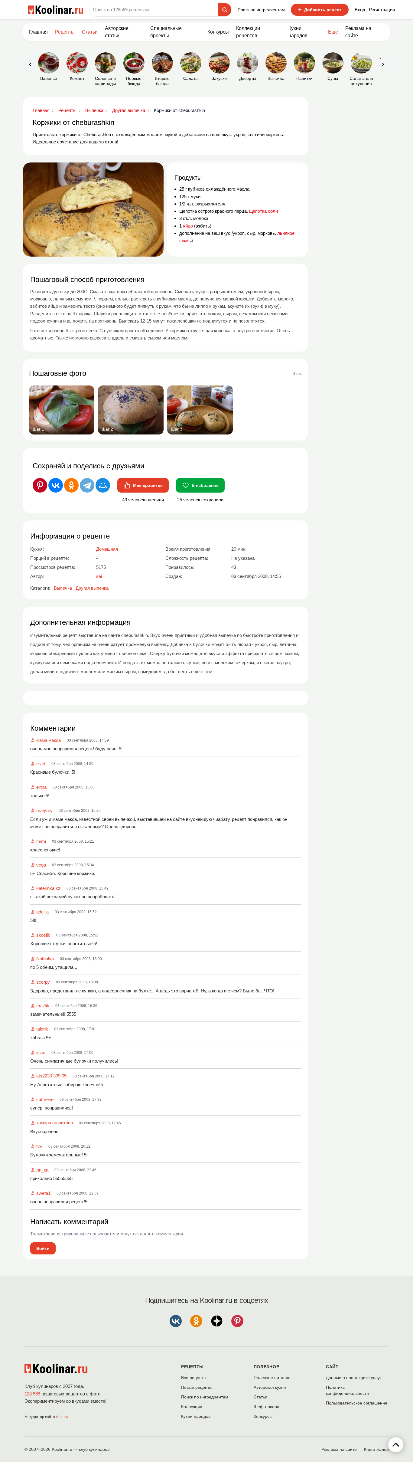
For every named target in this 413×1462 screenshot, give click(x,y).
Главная (38, 31)
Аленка (62, 1417)
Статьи (260, 1397)
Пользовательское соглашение (356, 1403)
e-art (40, 763)
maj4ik (42, 1005)
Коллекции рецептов (248, 32)
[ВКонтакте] (55, 485)
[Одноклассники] (71, 485)
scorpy (43, 982)
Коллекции (191, 1406)
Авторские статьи (116, 32)
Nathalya (45, 958)
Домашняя (107, 549)
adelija (42, 911)
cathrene (45, 1099)
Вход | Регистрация (375, 9)
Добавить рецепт (319, 9)
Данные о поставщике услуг (353, 1377)
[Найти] (224, 9)
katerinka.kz (48, 888)
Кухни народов (297, 32)
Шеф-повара (266, 1406)
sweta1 (43, 1193)
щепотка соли (263, 211)
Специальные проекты (166, 32)
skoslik (43, 935)
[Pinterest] (40, 485)
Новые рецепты (196, 1387)
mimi (41, 841)
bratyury (44, 810)
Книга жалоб (376, 1449)
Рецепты (65, 31)
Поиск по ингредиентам (261, 9)
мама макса (48, 740)
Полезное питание (272, 1377)
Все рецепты (194, 1377)
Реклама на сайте (358, 32)
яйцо (188, 225)
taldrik (42, 1028)
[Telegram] (87, 485)
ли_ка (42, 1169)
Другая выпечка (92, 588)
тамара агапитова (54, 1122)
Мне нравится (148, 485)
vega (41, 864)
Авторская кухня (270, 1387)
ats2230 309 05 (51, 1075)
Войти (43, 1248)
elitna (41, 787)
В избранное (205, 485)
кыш (40, 1052)
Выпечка (63, 588)
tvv (39, 1146)
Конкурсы (218, 31)
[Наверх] (395, 1444)
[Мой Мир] (103, 485)
